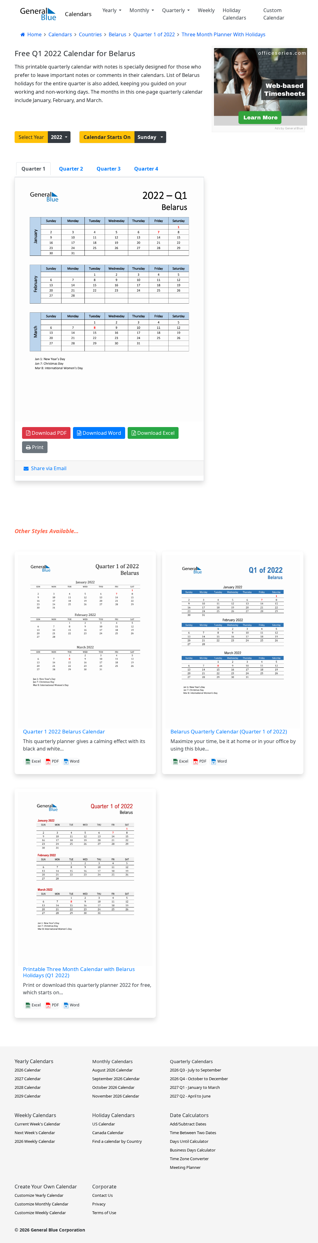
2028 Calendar (28, 1087)
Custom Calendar (273, 14)
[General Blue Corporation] (38, 14)
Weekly (206, 10)
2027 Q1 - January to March (195, 1087)
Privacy (99, 1204)
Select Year (31, 137)
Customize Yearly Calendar (39, 1195)
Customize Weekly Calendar (40, 1212)
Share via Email (47, 468)
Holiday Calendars (234, 14)
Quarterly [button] (174, 10)
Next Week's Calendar (35, 1132)
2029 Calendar (28, 1096)
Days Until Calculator (189, 1141)
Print (37, 447)
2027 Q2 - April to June (190, 1096)
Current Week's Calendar (37, 1124)
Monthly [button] (139, 10)
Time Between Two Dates (193, 1132)
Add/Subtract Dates (188, 1124)
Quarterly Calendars (191, 1061)
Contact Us (102, 1195)
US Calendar (103, 1124)
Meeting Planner (185, 1167)
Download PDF (48, 433)
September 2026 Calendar (116, 1078)
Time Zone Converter (189, 1158)
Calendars (78, 14)
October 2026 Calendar (113, 1087)
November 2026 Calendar (115, 1096)
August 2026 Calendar (112, 1070)
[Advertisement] (258, 171)
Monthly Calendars (112, 1061)
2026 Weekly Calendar (35, 1141)
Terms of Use (104, 1212)
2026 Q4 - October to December (199, 1078)
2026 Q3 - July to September (195, 1070)
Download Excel (155, 433)
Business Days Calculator (193, 1150)
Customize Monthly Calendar (41, 1204)
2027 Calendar (28, 1078)
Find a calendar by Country (117, 1141)
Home (34, 34)
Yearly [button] (110, 10)
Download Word (101, 433)
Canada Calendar (108, 1132)
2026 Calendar (28, 1070)
